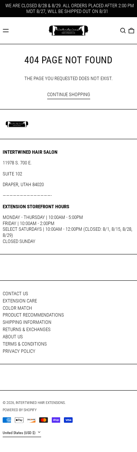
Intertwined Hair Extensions (40, 402)
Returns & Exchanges (27, 329)
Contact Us (15, 293)
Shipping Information (27, 322)
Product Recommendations (33, 315)
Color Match (17, 308)
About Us (13, 336)
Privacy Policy (19, 351)
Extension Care (20, 301)
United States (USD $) (19, 432)
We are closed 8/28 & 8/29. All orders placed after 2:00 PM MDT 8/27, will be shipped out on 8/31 (69, 8)
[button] (123, 30)
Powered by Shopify (20, 409)
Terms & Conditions (25, 344)
